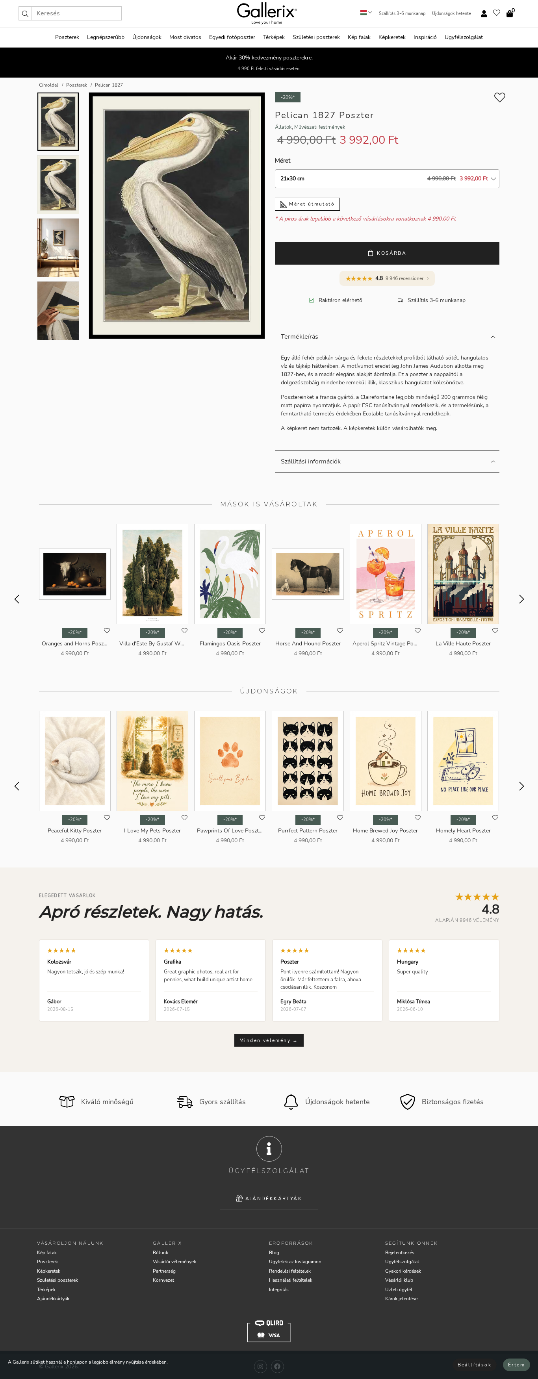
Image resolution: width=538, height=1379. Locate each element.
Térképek (274, 37)
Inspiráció (425, 37)
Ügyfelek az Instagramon (295, 1262)
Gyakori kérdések (403, 1271)
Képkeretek (392, 37)
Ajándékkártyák (273, 1199)
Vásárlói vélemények (174, 1262)
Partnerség (164, 1271)
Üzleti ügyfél (398, 1289)
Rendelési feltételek (290, 1271)
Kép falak (359, 37)
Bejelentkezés (399, 1252)
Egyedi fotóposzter (232, 37)
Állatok (283, 127)
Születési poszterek (316, 37)
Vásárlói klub (399, 1280)
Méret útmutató (311, 204)
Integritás (279, 1289)
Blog (274, 1252)
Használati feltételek (290, 1280)
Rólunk (160, 1252)
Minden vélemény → (269, 1040)
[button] (25, 13)
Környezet (163, 1280)
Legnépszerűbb (105, 37)
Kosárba (391, 253)
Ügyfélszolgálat (464, 37)
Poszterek (67, 37)
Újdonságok (146, 37)
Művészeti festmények (319, 127)
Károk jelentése (401, 1299)
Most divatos (185, 37)
